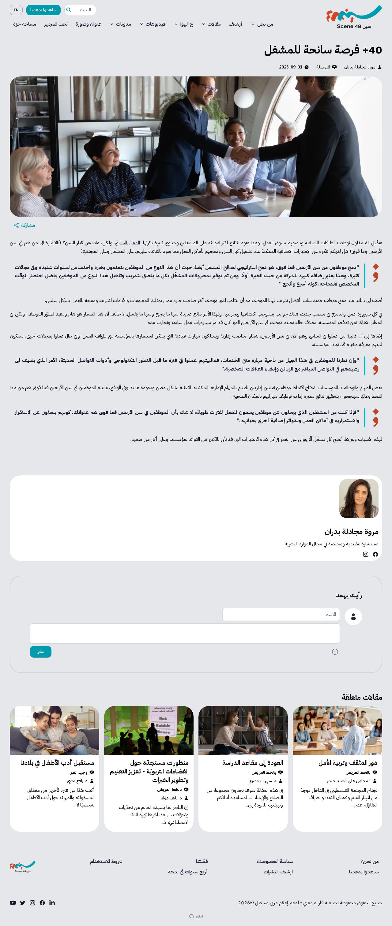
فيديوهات (156, 24)
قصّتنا (202, 861)
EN (16, 10)
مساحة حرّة (24, 24)
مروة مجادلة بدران (359, 67)
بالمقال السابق (128, 242)
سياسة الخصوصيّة (275, 861)
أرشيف (236, 24)
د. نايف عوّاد (171, 798)
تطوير (199, 916)
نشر (41, 651)
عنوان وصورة (88, 24)
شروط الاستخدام (106, 861)
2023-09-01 (290, 67)
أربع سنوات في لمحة (188, 872)
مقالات (214, 24)
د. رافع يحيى (77, 781)
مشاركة (28, 225)
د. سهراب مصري (262, 781)
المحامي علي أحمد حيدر (349, 781)
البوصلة (323, 67)
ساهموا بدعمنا (43, 10)
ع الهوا (186, 24)
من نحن (265, 24)
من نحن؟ (369, 861)
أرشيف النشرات (278, 872)
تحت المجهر (56, 24)
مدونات (123, 24)
